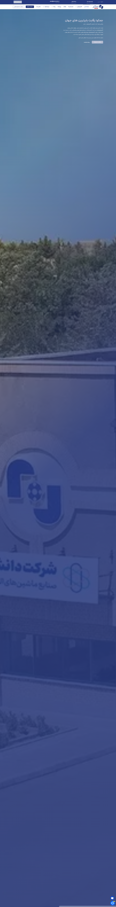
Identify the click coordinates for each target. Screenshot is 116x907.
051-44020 (74, 1)
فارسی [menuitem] (99, 2)
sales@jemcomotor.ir (54, 1)
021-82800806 (90, 1)
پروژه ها (59, 7)
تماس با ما (38, 7)
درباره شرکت (47, 7)
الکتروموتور (79, 7)
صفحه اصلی (86, 7)
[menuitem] (101, 2)
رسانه (54, 7)
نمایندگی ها (70, 7)
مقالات (64, 7)
